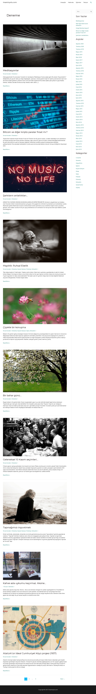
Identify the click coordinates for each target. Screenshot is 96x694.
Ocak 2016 (79, 87)
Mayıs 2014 (79, 133)
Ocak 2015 (79, 114)
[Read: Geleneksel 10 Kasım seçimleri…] (35, 437)
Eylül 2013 (79, 149)
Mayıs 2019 (79, 52)
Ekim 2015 (79, 95)
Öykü (27, 331)
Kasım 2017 (79, 60)
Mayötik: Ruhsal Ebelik (15, 265)
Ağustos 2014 (79, 125)
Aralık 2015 (79, 90)
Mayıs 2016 (79, 76)
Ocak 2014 (79, 144)
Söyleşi (78, 187)
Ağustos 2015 (79, 100)
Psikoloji (28, 269)
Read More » (6, 86)
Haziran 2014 (79, 130)
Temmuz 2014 (80, 127)
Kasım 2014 (79, 119)
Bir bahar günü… (12, 395)
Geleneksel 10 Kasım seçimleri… (20, 459)
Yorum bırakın (7, 74)
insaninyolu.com (10, 2)
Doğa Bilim (79, 163)
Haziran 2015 (79, 106)
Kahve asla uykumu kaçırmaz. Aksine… (24, 583)
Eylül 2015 (79, 98)
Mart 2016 (79, 81)
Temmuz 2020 (80, 46)
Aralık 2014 (79, 117)
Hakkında (71, 2)
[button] (91, 2)
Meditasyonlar (11, 70)
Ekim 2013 (79, 146)
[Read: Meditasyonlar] (35, 45)
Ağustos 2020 (79, 44)
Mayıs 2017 (79, 63)
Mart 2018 (79, 57)
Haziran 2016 (79, 73)
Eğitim (78, 166)
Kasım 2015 (79, 92)
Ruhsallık (34, 269)
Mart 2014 (79, 138)
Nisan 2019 (79, 54)
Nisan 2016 (79, 79)
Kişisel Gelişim (21, 269)
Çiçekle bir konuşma (14, 327)
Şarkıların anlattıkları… (15, 195)
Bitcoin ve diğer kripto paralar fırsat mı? (25, 132)
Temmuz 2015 (80, 103)
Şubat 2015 (79, 111)
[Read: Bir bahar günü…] (35, 371)
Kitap (77, 171)
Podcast (78, 177)
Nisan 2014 (79, 136)
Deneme (14, 74)
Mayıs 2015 (79, 109)
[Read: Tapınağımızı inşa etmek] (35, 503)
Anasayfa (63, 2)
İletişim (86, 2)
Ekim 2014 (79, 122)
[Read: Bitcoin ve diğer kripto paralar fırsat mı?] (35, 111)
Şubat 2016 (79, 84)
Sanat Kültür (79, 185)
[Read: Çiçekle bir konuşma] (35, 306)
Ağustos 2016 (79, 68)
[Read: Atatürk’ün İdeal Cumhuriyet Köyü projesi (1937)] (35, 628)
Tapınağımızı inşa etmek (17, 527)
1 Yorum (5, 586)
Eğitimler (78, 2)
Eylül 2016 (79, 65)
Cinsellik (78, 158)
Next (62, 679)
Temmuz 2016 (80, 71)
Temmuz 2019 (80, 49)
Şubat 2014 (79, 141)
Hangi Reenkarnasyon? (82, 28)
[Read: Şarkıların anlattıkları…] (35, 174)
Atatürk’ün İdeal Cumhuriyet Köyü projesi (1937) (29, 653)
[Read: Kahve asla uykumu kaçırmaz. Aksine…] (21, 565)
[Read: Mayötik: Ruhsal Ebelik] (35, 241)
